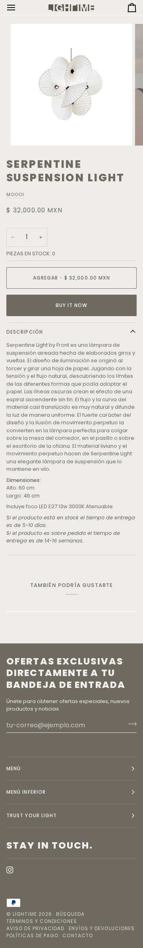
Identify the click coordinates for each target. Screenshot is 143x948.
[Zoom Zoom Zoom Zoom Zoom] (71, 85)
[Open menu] (18, 7)
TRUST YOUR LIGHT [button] (31, 815)
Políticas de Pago (32, 935)
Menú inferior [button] (26, 792)
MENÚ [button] (13, 768)
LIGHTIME (25, 914)
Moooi (15, 194)
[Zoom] (26, 131)
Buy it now (72, 305)
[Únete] (130, 724)
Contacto (77, 935)
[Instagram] (10, 870)
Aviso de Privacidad (35, 928)
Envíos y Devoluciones (102, 928)
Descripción (24, 331)
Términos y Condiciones (41, 921)
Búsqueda (70, 914)
